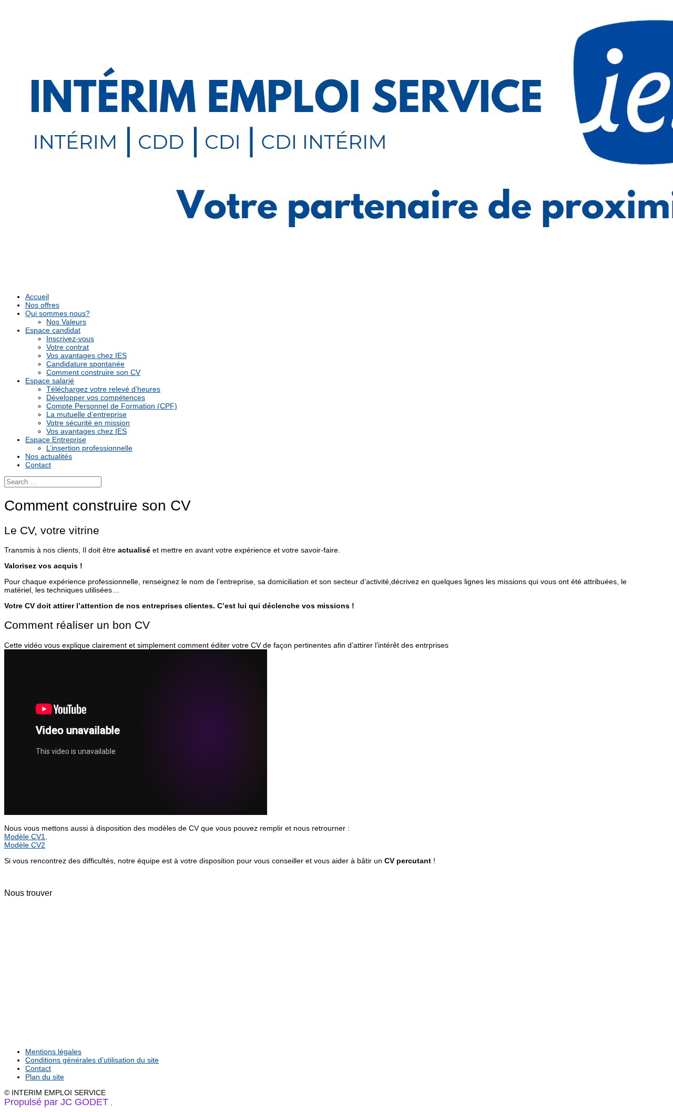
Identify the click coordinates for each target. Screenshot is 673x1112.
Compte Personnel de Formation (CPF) (111, 406)
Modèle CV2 (24, 845)
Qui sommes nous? (57, 313)
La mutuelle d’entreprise (86, 414)
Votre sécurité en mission (88, 423)
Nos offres (42, 305)
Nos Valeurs (66, 322)
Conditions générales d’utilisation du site (92, 1060)
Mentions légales (53, 1051)
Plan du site (44, 1077)
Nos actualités (48, 456)
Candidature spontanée (85, 364)
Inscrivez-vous (70, 338)
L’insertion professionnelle (89, 448)
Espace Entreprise (55, 439)
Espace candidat (52, 330)
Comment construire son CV (93, 372)
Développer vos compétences (95, 397)
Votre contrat (67, 347)
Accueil (37, 296)
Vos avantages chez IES (86, 355)
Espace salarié (49, 380)
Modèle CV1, (25, 836)
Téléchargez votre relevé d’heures (103, 389)
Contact (38, 465)
